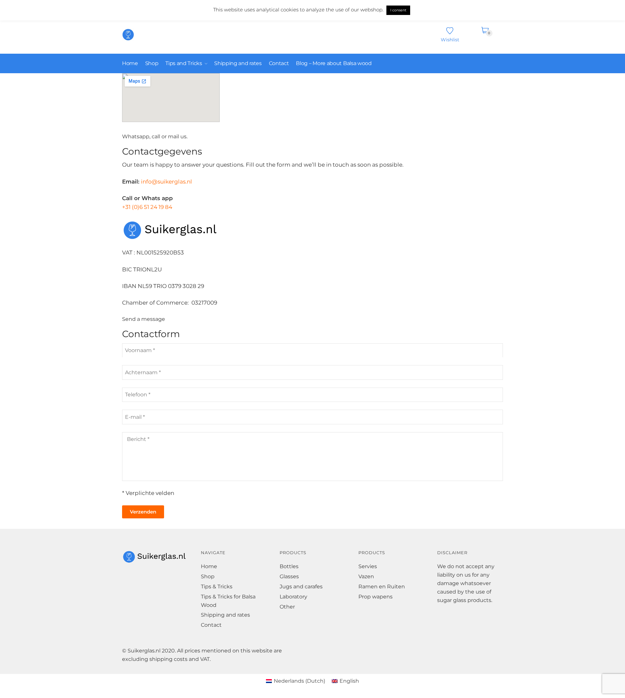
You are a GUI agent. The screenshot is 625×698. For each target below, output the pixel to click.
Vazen (366, 576)
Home (209, 566)
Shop (208, 576)
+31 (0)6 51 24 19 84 (147, 207)
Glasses (289, 576)
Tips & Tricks (216, 586)
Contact (211, 625)
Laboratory (293, 597)
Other (287, 607)
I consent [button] (398, 10)
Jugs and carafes (301, 586)
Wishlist (450, 39)
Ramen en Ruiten (381, 586)
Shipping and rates (225, 615)
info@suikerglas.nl (166, 181)
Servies (367, 566)
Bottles (289, 566)
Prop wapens (375, 597)
